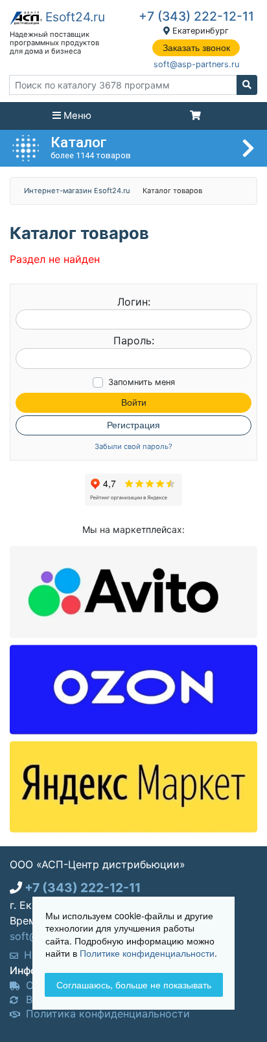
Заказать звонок (196, 48)
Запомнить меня (141, 382)
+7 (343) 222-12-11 (196, 16)
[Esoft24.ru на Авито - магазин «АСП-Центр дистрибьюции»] (133, 591)
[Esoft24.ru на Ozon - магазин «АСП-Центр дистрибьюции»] (133, 688)
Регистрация (133, 425)
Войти (133, 402)
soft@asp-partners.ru (196, 64)
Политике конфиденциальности (147, 952)
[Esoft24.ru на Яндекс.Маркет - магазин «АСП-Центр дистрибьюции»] (133, 785)
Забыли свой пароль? (133, 446)
